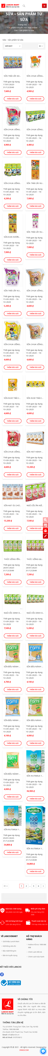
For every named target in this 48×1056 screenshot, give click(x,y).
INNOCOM (24, 1050)
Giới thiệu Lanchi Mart (11, 941)
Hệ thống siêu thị (9, 946)
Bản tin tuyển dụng (10, 955)
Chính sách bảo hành (36, 956)
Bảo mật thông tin (9, 951)
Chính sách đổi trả (35, 952)
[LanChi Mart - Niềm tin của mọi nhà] (10, 6)
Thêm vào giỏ (12, 99)
